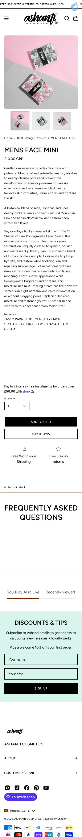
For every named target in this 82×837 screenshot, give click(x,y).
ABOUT (10, 758)
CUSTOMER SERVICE (20, 773)
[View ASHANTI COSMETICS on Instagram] (7, 788)
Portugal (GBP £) (20, 810)
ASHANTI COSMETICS (24, 744)
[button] (66, 18)
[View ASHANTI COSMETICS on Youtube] (46, 788)
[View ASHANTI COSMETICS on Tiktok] (17, 788)
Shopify (62, 818)
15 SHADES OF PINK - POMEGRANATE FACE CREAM (36, 326)
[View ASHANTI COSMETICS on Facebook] (27, 788)
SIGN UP (41, 688)
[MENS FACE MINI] (20, 120)
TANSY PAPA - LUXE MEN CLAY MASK (32, 319)
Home (8, 138)
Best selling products (31, 138)
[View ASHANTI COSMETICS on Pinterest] (36, 788)
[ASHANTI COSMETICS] (41, 18)
